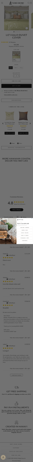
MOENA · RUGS (25, 230)
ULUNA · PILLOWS (24, 232)
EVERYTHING (24, 240)
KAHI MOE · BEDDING (24, 227)
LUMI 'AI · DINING (24, 235)
